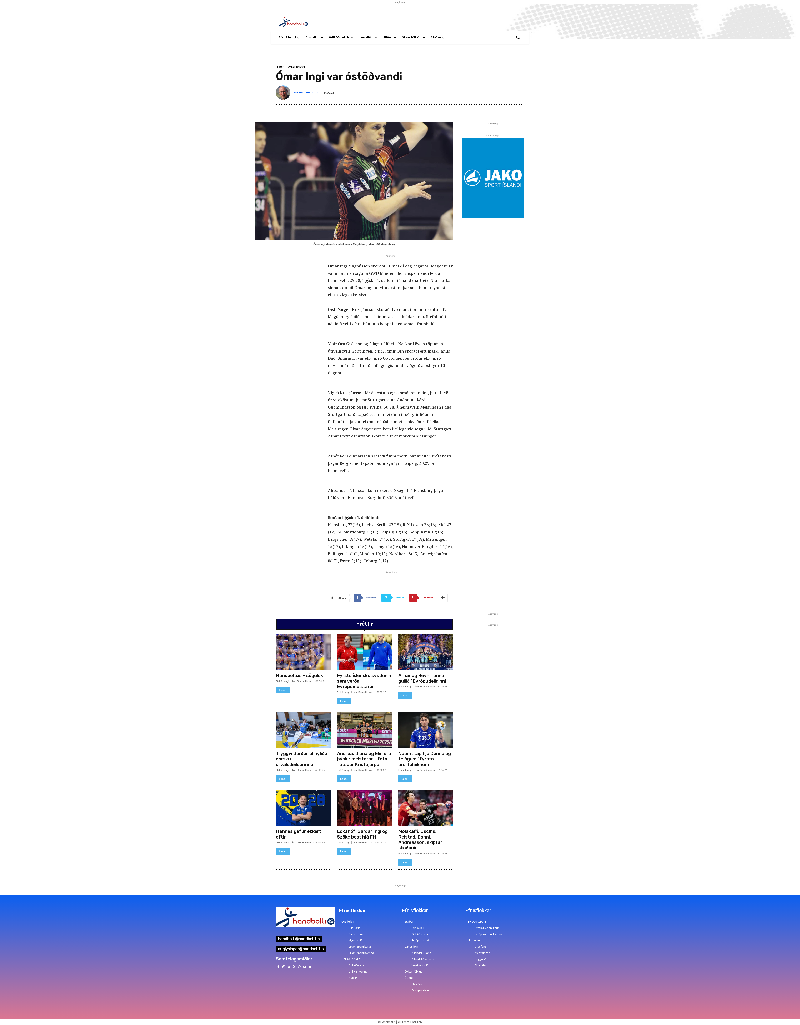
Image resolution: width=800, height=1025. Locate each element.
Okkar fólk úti (296, 66)
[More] (443, 598)
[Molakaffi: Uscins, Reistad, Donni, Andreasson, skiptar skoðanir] (425, 808)
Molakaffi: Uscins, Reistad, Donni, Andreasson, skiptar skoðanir (420, 840)
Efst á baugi (282, 681)
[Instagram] (283, 966)
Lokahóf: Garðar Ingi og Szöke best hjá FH (362, 834)
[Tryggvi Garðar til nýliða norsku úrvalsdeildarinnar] (303, 730)
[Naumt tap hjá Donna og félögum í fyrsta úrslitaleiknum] (425, 730)
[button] (518, 37)
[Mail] (288, 966)
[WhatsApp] (299, 966)
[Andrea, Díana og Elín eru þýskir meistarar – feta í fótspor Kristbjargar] (364, 730)
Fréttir (280, 66)
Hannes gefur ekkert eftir (298, 834)
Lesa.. (283, 690)
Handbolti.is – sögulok (299, 675)
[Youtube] (304, 966)
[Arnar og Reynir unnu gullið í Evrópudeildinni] (425, 652)
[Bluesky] (309, 966)
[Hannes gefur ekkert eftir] (303, 808)
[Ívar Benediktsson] (284, 92)
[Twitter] (294, 966)
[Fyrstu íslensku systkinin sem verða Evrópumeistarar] (364, 652)
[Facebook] (278, 966)
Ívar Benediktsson (305, 92)
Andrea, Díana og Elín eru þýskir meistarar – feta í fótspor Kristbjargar (364, 759)
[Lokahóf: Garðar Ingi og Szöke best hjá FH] (364, 808)
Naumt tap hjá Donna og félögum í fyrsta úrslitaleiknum (424, 759)
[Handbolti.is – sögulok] (303, 652)
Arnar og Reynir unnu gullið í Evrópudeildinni (422, 678)
